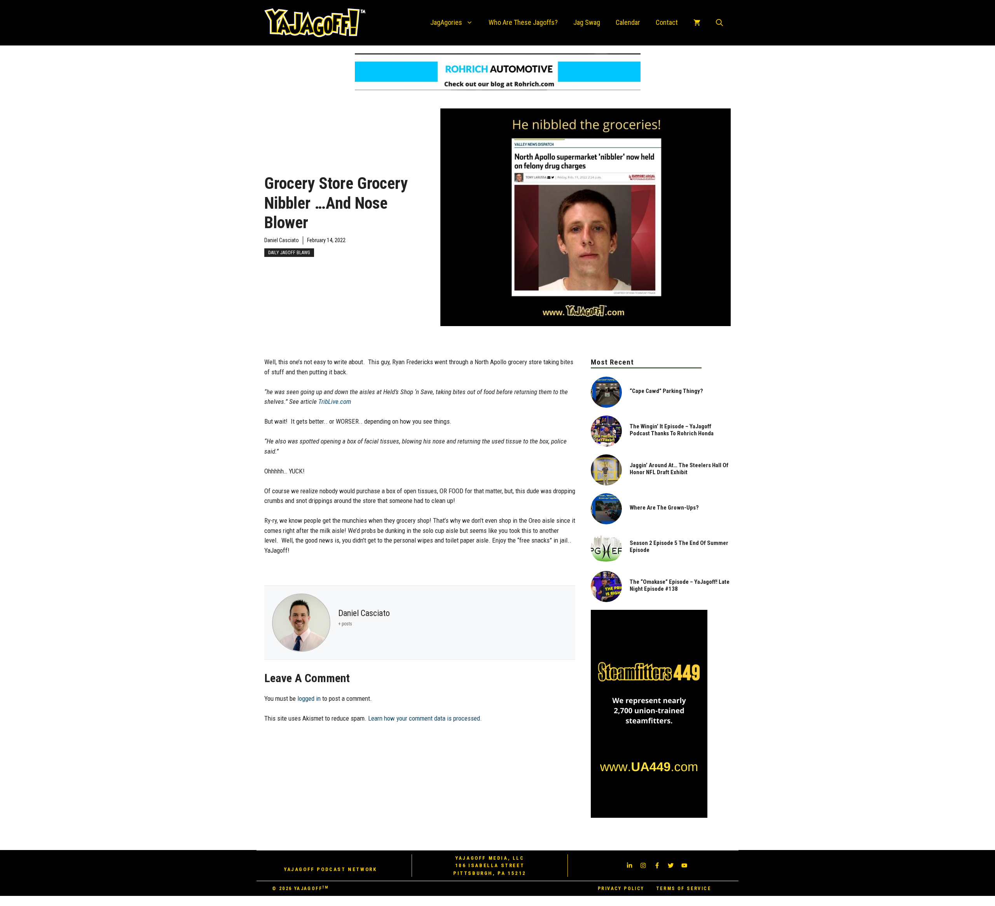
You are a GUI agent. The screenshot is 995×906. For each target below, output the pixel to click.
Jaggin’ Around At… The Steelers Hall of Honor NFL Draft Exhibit (679, 469)
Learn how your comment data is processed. (425, 718)
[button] (719, 22)
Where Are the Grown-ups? (664, 507)
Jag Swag (586, 22)
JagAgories (446, 22)
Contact (667, 22)
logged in (309, 698)
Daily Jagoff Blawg (289, 252)
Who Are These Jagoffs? (523, 22)
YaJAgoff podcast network (330, 869)
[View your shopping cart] (697, 22)
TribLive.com (334, 401)
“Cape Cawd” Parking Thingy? (666, 391)
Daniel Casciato (281, 240)
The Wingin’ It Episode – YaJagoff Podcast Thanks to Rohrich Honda (672, 430)
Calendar (628, 22)
